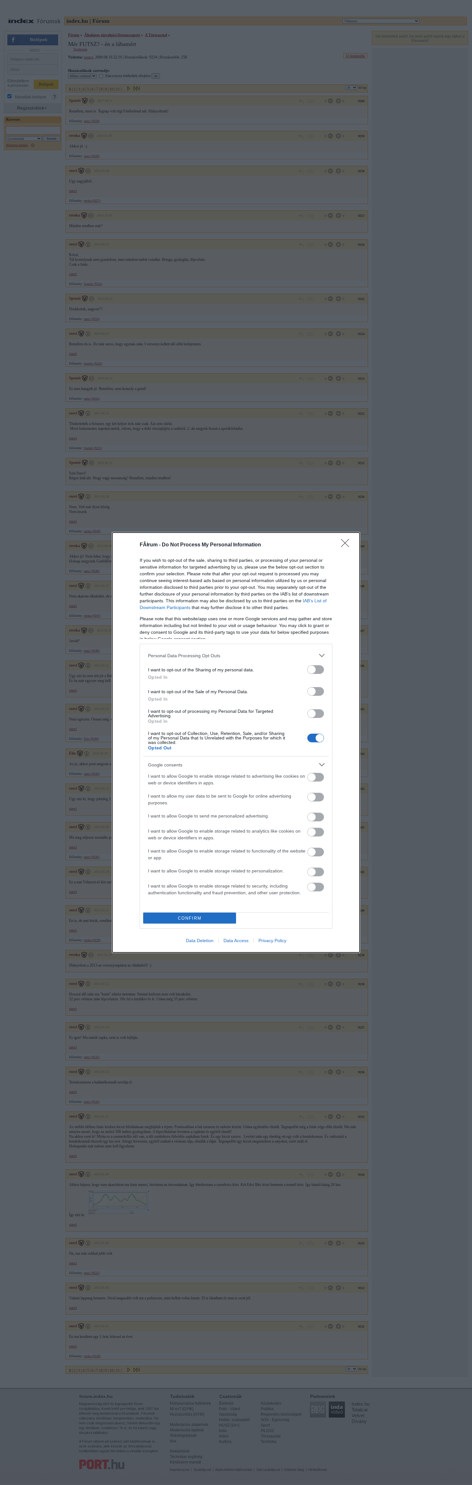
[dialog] (236, 742)
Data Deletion (200, 940)
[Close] (347, 545)
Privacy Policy (272, 940)
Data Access (236, 940)
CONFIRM (190, 918)
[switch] (315, 669)
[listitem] (236, 655)
